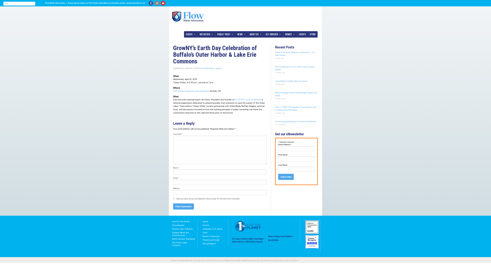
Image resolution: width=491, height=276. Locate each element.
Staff (205, 232)
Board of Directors (211, 236)
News (240, 34)
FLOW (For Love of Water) (247, 99)
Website (176, 188)
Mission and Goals (211, 240)
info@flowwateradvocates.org (252, 260)
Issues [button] (189, 34)
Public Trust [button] (223, 34)
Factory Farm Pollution (182, 229)
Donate (288, 34)
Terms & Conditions (291, 260)
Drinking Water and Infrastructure (180, 234)
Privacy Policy (278, 260)
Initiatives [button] (205, 34)
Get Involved (272, 34)
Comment (178, 134)
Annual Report (209, 243)
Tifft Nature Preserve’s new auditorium (191, 91)
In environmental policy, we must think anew (295, 121)
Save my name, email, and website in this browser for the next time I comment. (208, 199)
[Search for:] (22, 4)
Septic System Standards (183, 239)
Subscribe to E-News (212, 229)
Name (176, 168)
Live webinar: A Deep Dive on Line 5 (291, 81)
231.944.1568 (235, 260)
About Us (254, 34)
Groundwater (178, 225)
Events (302, 34)
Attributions (268, 260)
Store (313, 34)
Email (176, 178)
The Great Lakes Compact (179, 243)
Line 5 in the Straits (181, 221)
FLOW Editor (208, 68)
